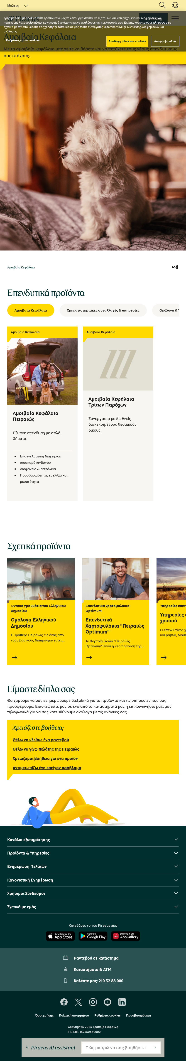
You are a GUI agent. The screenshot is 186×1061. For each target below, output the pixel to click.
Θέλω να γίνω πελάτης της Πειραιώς (46, 749)
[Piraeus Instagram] (93, 1002)
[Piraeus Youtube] (107, 1002)
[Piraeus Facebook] (64, 1002)
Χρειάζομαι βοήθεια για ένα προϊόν (45, 758)
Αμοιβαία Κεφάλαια (31, 310)
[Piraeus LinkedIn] (122, 1002)
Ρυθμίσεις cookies (107, 1015)
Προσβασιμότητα (138, 1015)
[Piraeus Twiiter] (78, 1002)
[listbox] (15, 5)
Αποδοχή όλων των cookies (127, 41)
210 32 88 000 (111, 980)
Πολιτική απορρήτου (74, 1015)
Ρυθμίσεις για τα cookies (22, 40)
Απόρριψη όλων (165, 41)
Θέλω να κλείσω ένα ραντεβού (41, 739)
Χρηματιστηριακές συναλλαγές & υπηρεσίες (103, 310)
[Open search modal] (162, 5)
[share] (175, 267)
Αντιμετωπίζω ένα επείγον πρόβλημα (47, 767)
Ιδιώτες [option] (13, 5)
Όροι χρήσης (44, 1015)
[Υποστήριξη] (172, 6)
